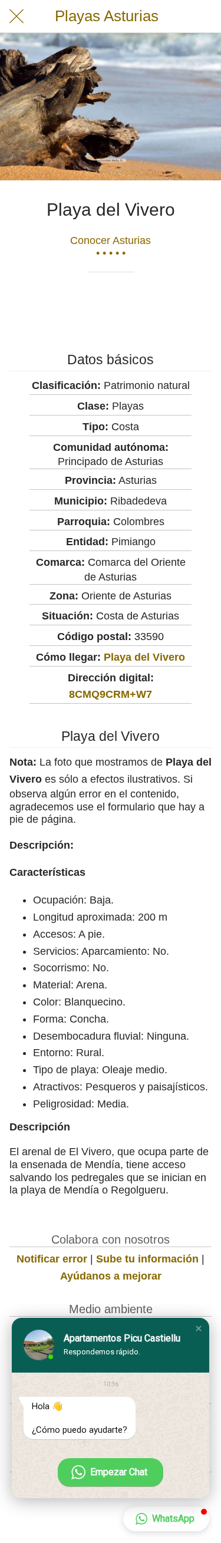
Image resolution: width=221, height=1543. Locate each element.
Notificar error (52, 1259)
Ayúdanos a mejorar (110, 1276)
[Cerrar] (16, 16)
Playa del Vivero (144, 657)
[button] (198, 1328)
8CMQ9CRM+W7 (110, 694)
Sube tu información (147, 1259)
